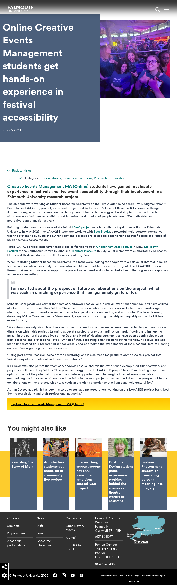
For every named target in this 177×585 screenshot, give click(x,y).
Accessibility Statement (107, 575)
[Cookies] (4, 575)
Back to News (21, 170)
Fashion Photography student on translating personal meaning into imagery (153, 474)
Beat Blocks (102, 231)
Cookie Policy (124, 575)
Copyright (135, 575)
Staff (39, 526)
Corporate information (44, 543)
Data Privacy (146, 575)
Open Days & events (75, 528)
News (40, 518)
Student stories (50, 178)
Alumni (71, 537)
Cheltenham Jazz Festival (114, 247)
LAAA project (81, 227)
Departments (16, 533)
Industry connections (77, 178)
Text (19, 178)
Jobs (39, 533)
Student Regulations (160, 575)
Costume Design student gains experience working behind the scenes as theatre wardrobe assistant (121, 474)
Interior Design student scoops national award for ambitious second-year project (88, 474)
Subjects (13, 526)
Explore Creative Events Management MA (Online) (47, 404)
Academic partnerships (16, 543)
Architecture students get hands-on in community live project (56, 474)
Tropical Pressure (83, 251)
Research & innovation (109, 178)
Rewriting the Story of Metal (23, 474)
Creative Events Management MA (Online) (47, 186)
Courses (13, 518)
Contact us (73, 518)
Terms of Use (133, 581)
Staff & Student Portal (76, 547)
